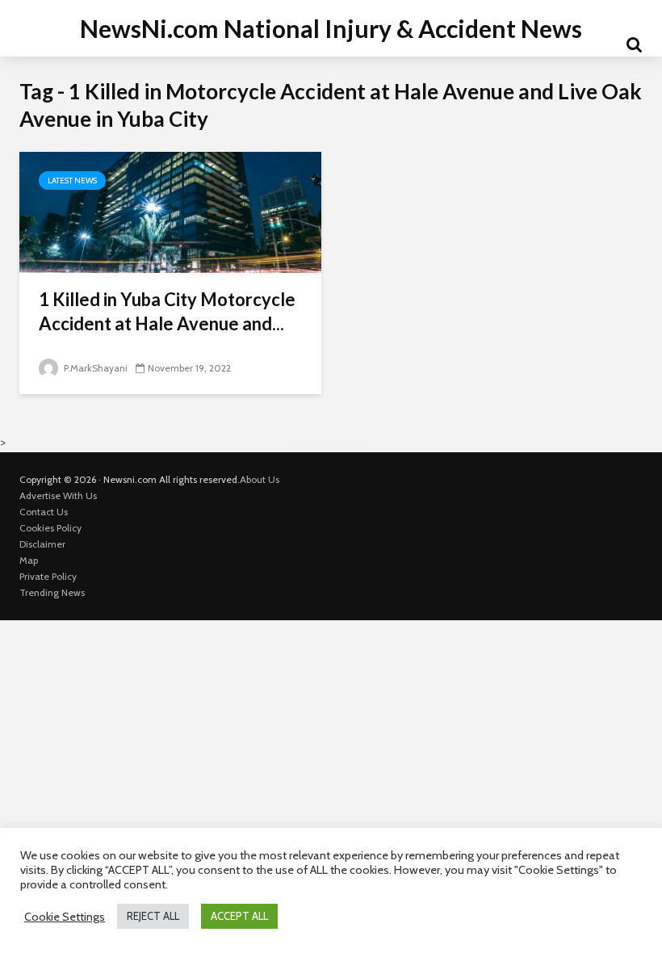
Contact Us (43, 512)
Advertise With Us (58, 495)
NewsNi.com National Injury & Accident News (331, 28)
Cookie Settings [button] (64, 916)
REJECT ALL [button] (153, 915)
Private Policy (48, 576)
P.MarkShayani (94, 368)
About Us (259, 479)
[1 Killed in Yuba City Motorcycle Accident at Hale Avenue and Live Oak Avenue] (170, 211)
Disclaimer (42, 544)
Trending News (52, 592)
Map (28, 560)
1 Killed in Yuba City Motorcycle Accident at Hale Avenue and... (167, 311)
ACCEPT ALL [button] (239, 915)
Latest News (72, 180)
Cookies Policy (50, 528)
